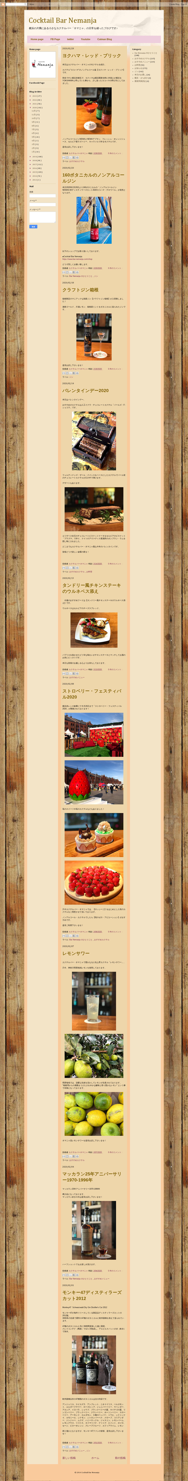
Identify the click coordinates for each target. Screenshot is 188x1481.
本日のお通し (140, 75)
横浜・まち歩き (141, 78)
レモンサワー (76, 953)
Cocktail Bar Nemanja (62, 20)
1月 (33, 152)
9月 (33, 122)
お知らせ (138, 68)
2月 (33, 148)
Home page (37, 39)
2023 (34, 96)
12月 (34, 111)
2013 (34, 180)
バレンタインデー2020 (85, 390)
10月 (34, 118)
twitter (70, 39)
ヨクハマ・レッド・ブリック (91, 55)
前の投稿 (120, 1457)
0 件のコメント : (115, 153)
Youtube (85, 39)
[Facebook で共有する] (73, 157)
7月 (33, 130)
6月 (33, 133)
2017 (34, 164)
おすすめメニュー (77, 677)
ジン (96, 276)
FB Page (55, 39)
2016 (34, 168)
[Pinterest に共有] (77, 157)
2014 (34, 176)
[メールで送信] (63, 157)
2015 (34, 172)
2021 (34, 104)
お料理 (89, 572)
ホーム (95, 1457)
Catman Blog (104, 39)
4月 (33, 141)
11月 (34, 115)
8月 (33, 126)
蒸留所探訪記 (140, 81)
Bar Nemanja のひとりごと (81, 276)
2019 (34, 157)
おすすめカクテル (77, 161)
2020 (34, 108)
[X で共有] (70, 157)
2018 (34, 161)
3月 (33, 144)
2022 (34, 100)
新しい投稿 (69, 1457)
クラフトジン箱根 (80, 289)
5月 (33, 137)
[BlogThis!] (67, 157)
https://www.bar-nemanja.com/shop (77, 259)
